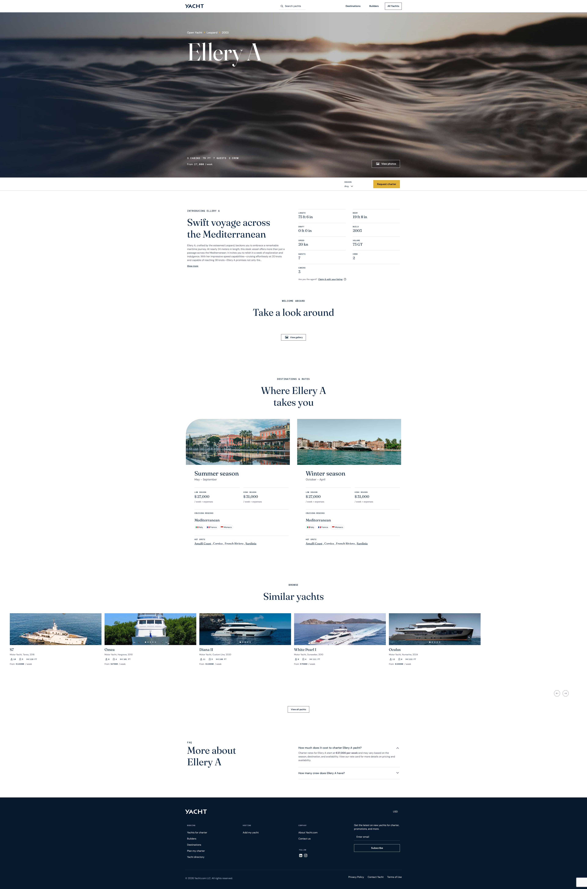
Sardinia (251, 543)
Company (302, 825)
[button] (13, 628)
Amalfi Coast (202, 543)
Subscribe (377, 848)
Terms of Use (394, 877)
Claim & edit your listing (330, 279)
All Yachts (393, 6)
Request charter (386, 184)
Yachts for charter (197, 832)
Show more (192, 266)
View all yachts (298, 709)
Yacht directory (195, 857)
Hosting (247, 825)
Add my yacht (251, 832)
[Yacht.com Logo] (194, 6)
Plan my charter (196, 850)
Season (347, 182)
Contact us (304, 838)
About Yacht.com (307, 832)
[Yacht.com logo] (196, 812)
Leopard (212, 32)
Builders (374, 6)
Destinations (353, 6)
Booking (191, 825)
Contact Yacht (376, 877)
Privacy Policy (356, 877)
